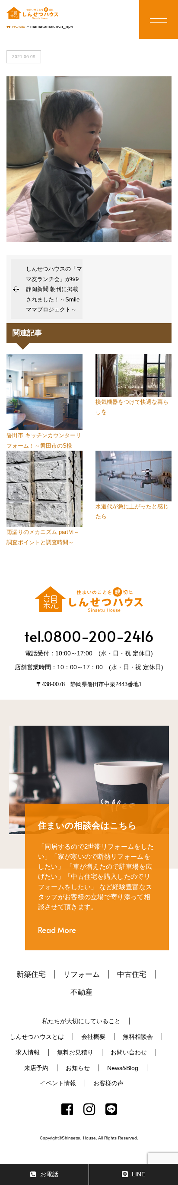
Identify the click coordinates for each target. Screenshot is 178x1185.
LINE (138, 1174)
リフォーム (81, 974)
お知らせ (78, 1067)
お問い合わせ (129, 1052)
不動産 (81, 992)
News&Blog (122, 1067)
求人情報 (28, 1052)
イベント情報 (58, 1083)
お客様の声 (108, 1083)
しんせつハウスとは (37, 1036)
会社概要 (93, 1036)
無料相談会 (138, 1036)
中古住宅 (131, 974)
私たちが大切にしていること (81, 1021)
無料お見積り (75, 1052)
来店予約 (36, 1067)
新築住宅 (31, 974)
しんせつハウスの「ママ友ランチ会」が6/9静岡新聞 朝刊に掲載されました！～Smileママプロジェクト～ (54, 289)
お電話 (49, 1174)
